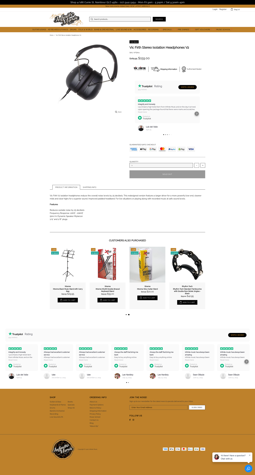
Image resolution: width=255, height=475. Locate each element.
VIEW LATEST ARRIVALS (140, 6)
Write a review (187, 87)
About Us (93, 402)
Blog (92, 423)
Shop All (71, 408)
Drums (52, 408)
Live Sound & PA (56, 417)
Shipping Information (98, 411)
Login (215, 9)
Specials (71, 405)
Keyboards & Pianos (58, 405)
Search (159, 19)
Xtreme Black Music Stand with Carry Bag (147, 290)
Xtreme (147, 286)
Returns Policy (95, 408)
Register (223, 9)
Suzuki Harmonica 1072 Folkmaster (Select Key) (68, 290)
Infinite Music (66, 19)
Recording (54, 414)
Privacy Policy (95, 414)
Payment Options (96, 405)
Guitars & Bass (55, 402)
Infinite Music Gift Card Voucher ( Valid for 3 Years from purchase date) (107, 290)
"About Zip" (94, 426)
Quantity (133, 162)
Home (52, 35)
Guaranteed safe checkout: (142, 145)
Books (70, 402)
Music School (95, 417)
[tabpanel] (68, 280)
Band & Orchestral (57, 411)
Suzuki (67, 286)
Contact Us (94, 420)
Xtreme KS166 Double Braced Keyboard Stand (187, 290)
